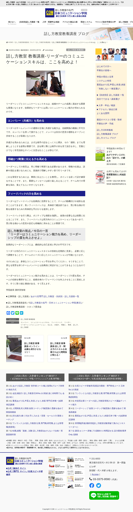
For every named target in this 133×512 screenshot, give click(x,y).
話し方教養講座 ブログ (107, 134)
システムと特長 (104, 81)
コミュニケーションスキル (40, 322)
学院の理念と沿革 (105, 77)
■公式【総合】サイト (16, 468)
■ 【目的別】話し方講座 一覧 (110, 95)
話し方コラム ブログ (106, 138)
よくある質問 (103, 113)
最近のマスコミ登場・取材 (109, 120)
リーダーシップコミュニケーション (33, 325)
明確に (63, 325)
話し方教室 (24, 327)
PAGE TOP (127, 494)
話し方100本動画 (105, 130)
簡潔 (69, 325)
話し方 (75, 325)
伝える (50, 325)
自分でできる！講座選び (108, 99)
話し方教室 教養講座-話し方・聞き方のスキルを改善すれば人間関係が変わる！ (58, 349)
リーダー (67, 322)
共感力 (56, 325)
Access (95, 474)
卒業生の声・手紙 (105, 124)
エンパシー (24, 322)
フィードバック (56, 322)
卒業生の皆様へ (104, 70)
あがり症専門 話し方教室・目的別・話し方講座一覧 (55, 296)
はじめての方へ (104, 66)
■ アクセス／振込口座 (107, 109)
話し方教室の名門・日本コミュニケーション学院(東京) (55, 303)
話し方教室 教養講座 (76, 50)
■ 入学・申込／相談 (106, 105)
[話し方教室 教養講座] (14, 340)
